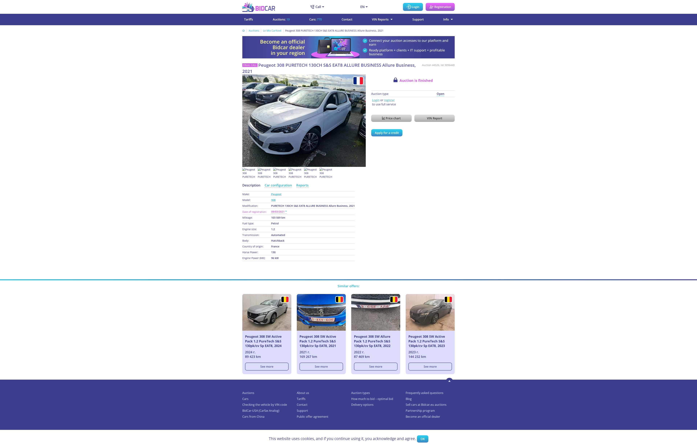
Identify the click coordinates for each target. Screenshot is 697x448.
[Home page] (243, 30)
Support (418, 19)
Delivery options (362, 405)
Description (251, 185)
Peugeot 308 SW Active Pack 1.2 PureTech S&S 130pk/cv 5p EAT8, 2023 (426, 341)
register (389, 100)
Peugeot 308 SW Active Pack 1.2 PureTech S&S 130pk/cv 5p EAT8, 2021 (317, 341)
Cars (245, 399)
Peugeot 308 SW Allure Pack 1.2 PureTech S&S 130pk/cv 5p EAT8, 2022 (372, 341)
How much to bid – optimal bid (372, 399)
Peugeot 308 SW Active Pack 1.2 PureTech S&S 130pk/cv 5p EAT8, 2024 (263, 341)
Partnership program (420, 411)
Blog (409, 399)
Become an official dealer (423, 417)
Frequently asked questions (424, 393)
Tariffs (248, 19)
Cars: (315, 19)
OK (423, 439)
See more (266, 367)
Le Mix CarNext (272, 30)
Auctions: (281, 19)
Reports (302, 185)
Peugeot (276, 194)
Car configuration (278, 185)
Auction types (360, 393)
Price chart (393, 118)
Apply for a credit (387, 133)
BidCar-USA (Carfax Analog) (260, 411)
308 (273, 200)
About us (303, 393)
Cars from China (253, 417)
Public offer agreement (312, 417)
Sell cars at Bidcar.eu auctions (426, 405)
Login (376, 100)
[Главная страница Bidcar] (258, 7)
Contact (347, 19)
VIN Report (434, 118)
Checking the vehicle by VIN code (264, 405)
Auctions (254, 30)
